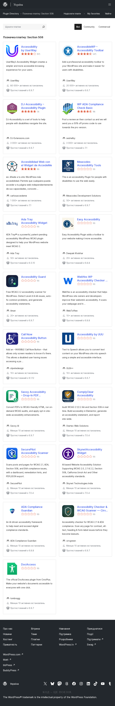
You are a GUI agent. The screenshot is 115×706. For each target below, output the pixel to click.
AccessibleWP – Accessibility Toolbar (90, 48)
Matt (7, 659)
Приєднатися (94, 628)
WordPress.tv (68, 644)
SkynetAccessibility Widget (89, 451)
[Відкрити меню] (110, 4)
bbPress (9, 665)
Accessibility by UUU (90, 334)
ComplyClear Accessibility (85, 393)
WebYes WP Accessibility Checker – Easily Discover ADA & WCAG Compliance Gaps (92, 278)
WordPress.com (13, 654)
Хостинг (7, 639)
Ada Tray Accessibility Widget (34, 221)
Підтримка (65, 634)
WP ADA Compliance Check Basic (90, 106)
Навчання (64, 628)
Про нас (7, 628)
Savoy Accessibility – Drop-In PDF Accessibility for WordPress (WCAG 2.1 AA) (35, 393)
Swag (91, 644)
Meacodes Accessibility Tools (89, 163)
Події (90, 634)
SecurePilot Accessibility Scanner (34, 451)
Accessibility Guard (33, 276)
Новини (7, 634)
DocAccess (28, 564)
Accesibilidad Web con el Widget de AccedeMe (36, 163)
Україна (14, 683)
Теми (34, 634)
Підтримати (95, 639)
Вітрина (35, 628)
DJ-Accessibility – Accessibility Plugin (33, 106)
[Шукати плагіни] (44, 27)
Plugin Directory (11, 13)
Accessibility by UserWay (29, 48)
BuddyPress (11, 670)
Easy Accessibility (88, 219)
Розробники (66, 639)
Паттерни (36, 644)
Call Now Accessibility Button (33, 336)
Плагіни (35, 639)
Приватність (10, 644)
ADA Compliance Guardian (32, 508)
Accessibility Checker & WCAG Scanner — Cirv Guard (92, 508)
